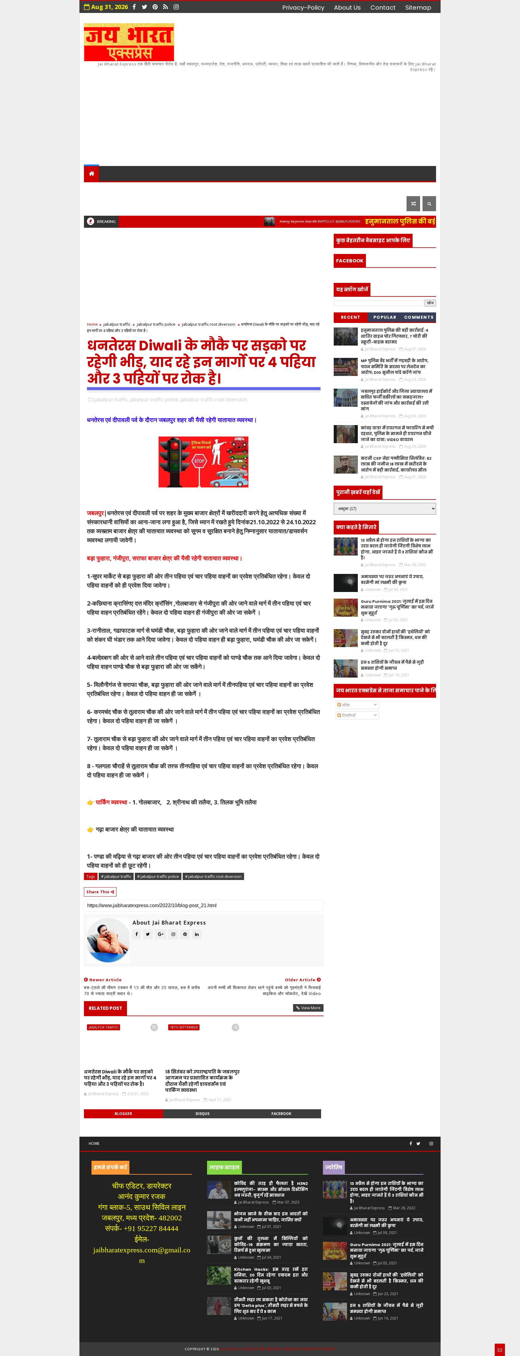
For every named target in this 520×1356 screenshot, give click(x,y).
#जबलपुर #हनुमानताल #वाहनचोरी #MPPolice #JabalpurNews (293, 221)
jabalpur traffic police (156, 324)
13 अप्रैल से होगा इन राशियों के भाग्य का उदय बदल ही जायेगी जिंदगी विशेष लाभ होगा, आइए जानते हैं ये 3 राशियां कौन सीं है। (397, 549)
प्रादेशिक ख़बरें (159, 188)
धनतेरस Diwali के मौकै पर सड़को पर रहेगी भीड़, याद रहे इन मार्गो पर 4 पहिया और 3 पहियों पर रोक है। (120, 1078)
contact (383, 7)
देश (92, 188)
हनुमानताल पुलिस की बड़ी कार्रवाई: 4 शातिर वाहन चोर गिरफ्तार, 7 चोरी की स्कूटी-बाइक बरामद (395, 336)
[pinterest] (154, 6)
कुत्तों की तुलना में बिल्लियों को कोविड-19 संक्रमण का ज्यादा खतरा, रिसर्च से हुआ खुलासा (271, 1244)
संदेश (345, 705)
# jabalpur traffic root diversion (213, 876)
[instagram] (176, 6)
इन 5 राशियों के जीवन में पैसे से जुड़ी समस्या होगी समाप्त (392, 665)
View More (310, 1007)
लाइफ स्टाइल (344, 188)
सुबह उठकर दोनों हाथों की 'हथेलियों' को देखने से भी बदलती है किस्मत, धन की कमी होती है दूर (395, 638)
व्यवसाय (308, 188)
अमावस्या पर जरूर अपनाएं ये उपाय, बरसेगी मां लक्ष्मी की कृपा (392, 580)
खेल (283, 188)
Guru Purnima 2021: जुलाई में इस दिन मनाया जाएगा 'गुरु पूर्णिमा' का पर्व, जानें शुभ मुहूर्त (397, 607)
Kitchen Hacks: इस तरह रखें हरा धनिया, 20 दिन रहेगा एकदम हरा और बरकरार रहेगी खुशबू (271, 1275)
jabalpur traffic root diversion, (214, 399)
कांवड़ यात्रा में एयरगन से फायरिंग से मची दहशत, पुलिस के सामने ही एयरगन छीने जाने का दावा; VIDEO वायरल (397, 434)
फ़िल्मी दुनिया (387, 188)
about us (347, 7)
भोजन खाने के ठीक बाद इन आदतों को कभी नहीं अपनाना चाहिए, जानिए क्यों (271, 1217)
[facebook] (133, 6)
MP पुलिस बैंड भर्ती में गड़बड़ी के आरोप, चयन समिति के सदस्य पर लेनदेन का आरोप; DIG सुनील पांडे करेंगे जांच (395, 366)
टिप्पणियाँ (348, 715)
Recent (351, 317)
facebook (281, 1113)
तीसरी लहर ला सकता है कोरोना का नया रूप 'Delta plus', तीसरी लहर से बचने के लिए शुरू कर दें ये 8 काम (271, 1305)
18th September (184, 1027)
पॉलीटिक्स (257, 188)
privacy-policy (303, 7)
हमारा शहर (118, 188)
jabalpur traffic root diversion (208, 324)
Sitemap (418, 7)
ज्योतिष (200, 188)
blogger (123, 1113)
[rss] (165, 6)
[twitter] (144, 6)
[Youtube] (424, 1141)
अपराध (226, 188)
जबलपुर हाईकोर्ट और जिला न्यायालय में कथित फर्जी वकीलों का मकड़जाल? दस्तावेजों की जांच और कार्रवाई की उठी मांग (396, 400)
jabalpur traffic (117, 324)
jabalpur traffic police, (154, 399)
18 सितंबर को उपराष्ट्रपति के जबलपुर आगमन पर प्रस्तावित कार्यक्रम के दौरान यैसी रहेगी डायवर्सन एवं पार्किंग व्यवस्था (202, 1081)
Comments (419, 317)
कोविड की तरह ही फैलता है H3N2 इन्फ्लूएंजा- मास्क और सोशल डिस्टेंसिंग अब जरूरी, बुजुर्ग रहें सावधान (271, 1189)
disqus (202, 1113)
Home (92, 324)
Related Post (105, 1008)
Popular (385, 317)
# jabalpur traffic (116, 876)
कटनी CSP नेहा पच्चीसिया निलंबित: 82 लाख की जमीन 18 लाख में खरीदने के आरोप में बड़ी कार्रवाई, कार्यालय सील (396, 464)
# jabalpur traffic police (158, 876)
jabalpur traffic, (111, 399)
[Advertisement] (326, 115)
